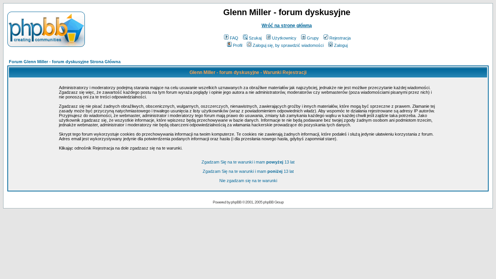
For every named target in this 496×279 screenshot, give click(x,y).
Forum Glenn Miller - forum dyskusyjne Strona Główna (65, 61)
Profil (237, 45)
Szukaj (255, 38)
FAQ (234, 38)
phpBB (236, 202)
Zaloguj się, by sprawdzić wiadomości (288, 45)
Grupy (313, 38)
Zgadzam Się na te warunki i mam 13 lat (248, 162)
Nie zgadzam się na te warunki (248, 180)
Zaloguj (341, 45)
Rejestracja (340, 38)
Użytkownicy (284, 38)
